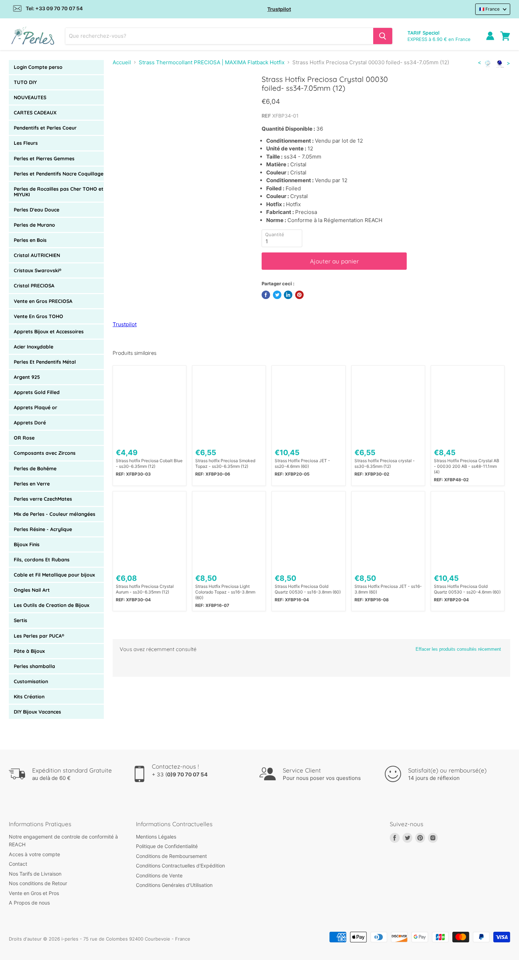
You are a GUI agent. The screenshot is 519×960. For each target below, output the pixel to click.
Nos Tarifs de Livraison (35, 874)
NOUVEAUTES (30, 97)
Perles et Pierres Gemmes (44, 158)
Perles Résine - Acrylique (43, 529)
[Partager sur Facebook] (266, 295)
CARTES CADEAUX (35, 112)
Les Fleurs (26, 143)
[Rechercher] (382, 36)
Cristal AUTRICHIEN (37, 255)
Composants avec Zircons (45, 453)
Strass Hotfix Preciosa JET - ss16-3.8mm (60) (388, 589)
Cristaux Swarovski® (37, 270)
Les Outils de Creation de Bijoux (51, 605)
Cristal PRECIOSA (34, 285)
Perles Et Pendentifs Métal (45, 362)
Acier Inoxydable (33, 347)
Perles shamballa (34, 666)
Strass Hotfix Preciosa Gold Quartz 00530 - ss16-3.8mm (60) (308, 589)
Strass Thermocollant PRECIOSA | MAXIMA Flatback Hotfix (212, 62)
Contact (18, 864)
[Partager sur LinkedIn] (288, 295)
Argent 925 (27, 377)
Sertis (20, 620)
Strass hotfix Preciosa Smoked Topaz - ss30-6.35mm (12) (225, 463)
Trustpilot (279, 9)
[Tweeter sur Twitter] (277, 295)
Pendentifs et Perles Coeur (45, 128)
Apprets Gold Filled (37, 392)
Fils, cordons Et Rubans (42, 559)
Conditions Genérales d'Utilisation (174, 885)
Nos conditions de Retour (38, 883)
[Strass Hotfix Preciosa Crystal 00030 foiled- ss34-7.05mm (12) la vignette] (126, 95)
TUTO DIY (25, 82)
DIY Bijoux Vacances (37, 712)
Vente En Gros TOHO (38, 316)
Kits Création (29, 696)
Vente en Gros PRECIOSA (43, 301)
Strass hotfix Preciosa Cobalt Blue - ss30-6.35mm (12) (149, 463)
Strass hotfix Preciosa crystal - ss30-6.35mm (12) (384, 463)
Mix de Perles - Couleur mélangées (54, 514)
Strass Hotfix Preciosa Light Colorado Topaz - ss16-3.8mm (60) (225, 592)
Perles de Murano (34, 225)
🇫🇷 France (489, 9)
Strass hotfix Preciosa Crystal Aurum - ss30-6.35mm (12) (145, 589)
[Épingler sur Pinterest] (299, 295)
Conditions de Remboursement (171, 856)
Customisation (31, 681)
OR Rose (24, 438)
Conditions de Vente (159, 875)
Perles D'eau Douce (36, 210)
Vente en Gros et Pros (34, 893)
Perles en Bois (30, 240)
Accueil (122, 62)
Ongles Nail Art (32, 590)
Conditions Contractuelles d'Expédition (180, 866)
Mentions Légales (156, 837)
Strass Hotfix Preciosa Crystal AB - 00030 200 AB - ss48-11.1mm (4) (466, 466)
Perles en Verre (32, 484)
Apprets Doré (30, 422)
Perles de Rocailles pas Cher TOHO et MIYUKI (58, 192)
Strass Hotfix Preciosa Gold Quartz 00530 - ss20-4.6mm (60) (467, 589)
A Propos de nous (29, 903)
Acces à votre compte (34, 854)
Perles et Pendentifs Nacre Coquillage (58, 174)
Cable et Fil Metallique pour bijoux (54, 575)
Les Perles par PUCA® (39, 636)
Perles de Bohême (35, 468)
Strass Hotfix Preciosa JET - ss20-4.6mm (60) (302, 463)
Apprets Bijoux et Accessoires (49, 331)
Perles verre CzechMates (43, 499)
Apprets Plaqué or (35, 407)
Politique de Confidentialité (167, 846)
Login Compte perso (38, 67)
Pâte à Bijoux (29, 651)
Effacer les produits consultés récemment (458, 649)
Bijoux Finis (27, 544)
